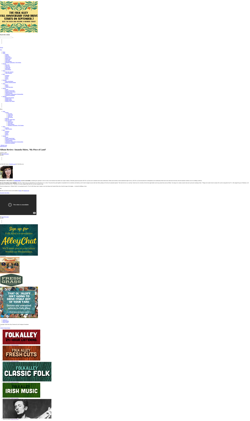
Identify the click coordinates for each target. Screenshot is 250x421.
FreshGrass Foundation (10, 95)
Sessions (7, 127)
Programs (5, 80)
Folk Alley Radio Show (10, 119)
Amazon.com (26, 190)
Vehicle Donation (8, 93)
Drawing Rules (6, 321)
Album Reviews (3, 146)
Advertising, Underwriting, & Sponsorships (14, 94)
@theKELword (12, 164)
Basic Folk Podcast (9, 81)
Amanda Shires (17, 180)
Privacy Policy (6, 322)
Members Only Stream (10, 101)
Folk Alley (7, 64)
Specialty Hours (8, 57)
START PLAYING (15, 345)
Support (4, 88)
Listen (4, 53)
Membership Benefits (9, 97)
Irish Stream (7, 68)
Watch (4, 70)
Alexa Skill (7, 60)
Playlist (2, 327)
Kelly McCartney (5, 153)
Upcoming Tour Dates (4, 192)
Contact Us (5, 319)
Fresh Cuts (7, 66)
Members (4, 96)
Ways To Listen (8, 120)
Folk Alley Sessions (9, 71)
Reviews (7, 76)
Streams (6, 54)
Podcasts (7, 55)
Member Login (8, 98)
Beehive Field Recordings (10, 82)
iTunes (20, 190)
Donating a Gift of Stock (10, 91)
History (6, 84)
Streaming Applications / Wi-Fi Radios (13, 62)
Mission (6, 86)
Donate (6, 89)
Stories (6, 77)
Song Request (8, 69)
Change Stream (7, 327)
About (4, 83)
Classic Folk (7, 67)
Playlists (4, 63)
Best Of (6, 78)
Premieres (7, 75)
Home (4, 52)
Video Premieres (8, 73)
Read (4, 74)
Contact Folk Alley (9, 87)
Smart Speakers (8, 61)
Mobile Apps (8, 59)
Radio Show (7, 56)
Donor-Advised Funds (9, 90)
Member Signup (8, 100)
